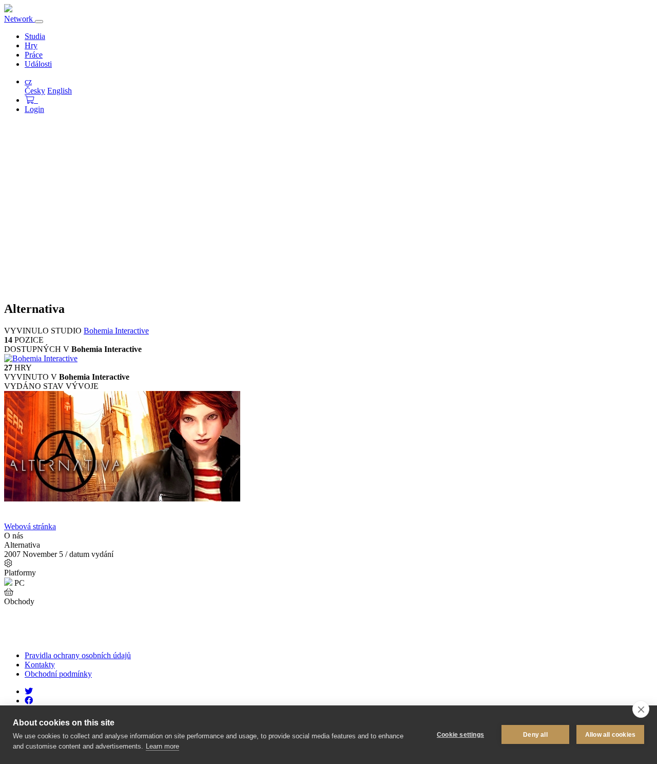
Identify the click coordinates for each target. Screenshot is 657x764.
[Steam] (13, 621)
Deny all (535, 734)
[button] (31, 100)
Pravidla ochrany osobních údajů (78, 655)
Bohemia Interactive (116, 330)
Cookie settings (460, 734)
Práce (34, 54)
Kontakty (40, 664)
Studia (35, 36)
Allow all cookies (610, 734)
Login (34, 109)
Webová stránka (30, 526)
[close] (640, 709)
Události (38, 64)
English (59, 90)
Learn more (162, 746)
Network (19, 18)
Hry (31, 45)
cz (28, 81)
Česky (35, 90)
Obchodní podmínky (58, 673)
